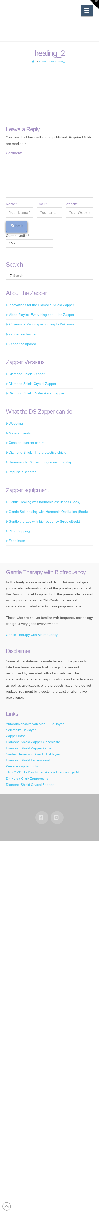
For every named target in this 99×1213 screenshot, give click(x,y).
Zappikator (17, 541)
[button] (87, 10)
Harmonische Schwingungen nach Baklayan (42, 462)
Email (42, 204)
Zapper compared (22, 344)
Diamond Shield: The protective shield (37, 452)
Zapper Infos (15, 736)
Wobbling (16, 423)
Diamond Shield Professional (28, 760)
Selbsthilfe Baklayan (21, 730)
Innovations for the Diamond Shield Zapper (41, 305)
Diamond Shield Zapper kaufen (29, 748)
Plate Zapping (19, 531)
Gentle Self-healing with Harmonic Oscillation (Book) (48, 512)
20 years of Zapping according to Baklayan (41, 324)
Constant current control (27, 443)
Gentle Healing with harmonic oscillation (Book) (44, 502)
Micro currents (20, 433)
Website (72, 204)
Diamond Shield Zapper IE (29, 374)
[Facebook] (41, 817)
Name (11, 204)
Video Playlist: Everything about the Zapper (41, 315)
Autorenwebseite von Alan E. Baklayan (35, 724)
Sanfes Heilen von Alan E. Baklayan (33, 754)
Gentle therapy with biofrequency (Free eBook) (44, 521)
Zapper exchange (22, 334)
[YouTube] (57, 817)
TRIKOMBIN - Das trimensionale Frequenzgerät (42, 772)
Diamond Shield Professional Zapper (36, 393)
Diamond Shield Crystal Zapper (32, 384)
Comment (14, 153)
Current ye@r (17, 236)
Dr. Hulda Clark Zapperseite (27, 778)
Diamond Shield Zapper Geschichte (33, 742)
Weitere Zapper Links (22, 766)
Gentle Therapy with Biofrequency (32, 635)
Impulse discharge (23, 472)
